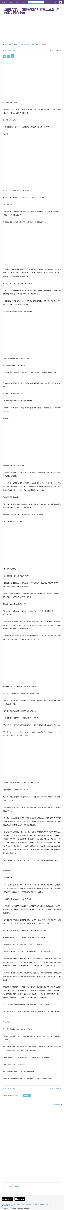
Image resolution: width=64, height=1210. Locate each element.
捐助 (24, 2)
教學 (36, 1204)
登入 (56, 2)
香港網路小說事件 (44, 1204)
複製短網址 (27, 1095)
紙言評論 (16, 1186)
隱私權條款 (29, 1204)
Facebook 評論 (7, 1186)
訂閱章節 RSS (58, 1104)
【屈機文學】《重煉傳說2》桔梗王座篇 (24, 44)
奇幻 (10, 44)
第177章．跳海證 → (55, 50)
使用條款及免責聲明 (18, 1204)
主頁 (5, 44)
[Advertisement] (32, 29)
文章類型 (10, 2)
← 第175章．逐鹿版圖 (9, 50)
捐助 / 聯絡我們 (6, 1204)
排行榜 (18, 2)
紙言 (3, 2)
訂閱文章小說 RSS (8, 1206)
